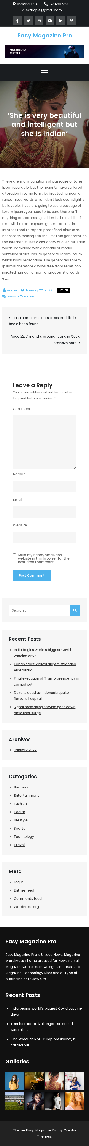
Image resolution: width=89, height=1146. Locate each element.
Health (63, 290)
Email (19, 499)
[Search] (75, 610)
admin (12, 290)
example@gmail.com (44, 10)
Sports (19, 828)
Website (20, 525)
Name (19, 474)
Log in (18, 882)
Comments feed (28, 898)
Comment (23, 408)
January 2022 (25, 750)
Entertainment (26, 795)
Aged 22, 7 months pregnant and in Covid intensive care (45, 339)
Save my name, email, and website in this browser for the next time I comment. (44, 558)
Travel (19, 844)
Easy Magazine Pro (44, 35)
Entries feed (24, 890)
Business (21, 787)
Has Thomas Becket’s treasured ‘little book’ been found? (42, 320)
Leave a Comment (21, 296)
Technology (24, 836)
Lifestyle (21, 820)
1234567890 (59, 4)
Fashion (20, 803)
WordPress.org (26, 906)
